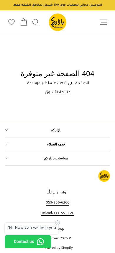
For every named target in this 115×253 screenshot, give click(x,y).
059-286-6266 (57, 203)
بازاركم (56, 130)
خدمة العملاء (56, 144)
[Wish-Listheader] (11, 22)
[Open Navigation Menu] (103, 22)
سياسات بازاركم (56, 158)
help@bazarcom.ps (57, 213)
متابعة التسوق (57, 93)
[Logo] (57, 22)
